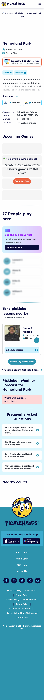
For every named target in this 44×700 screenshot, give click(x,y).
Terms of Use (31, 590)
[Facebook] (6, 580)
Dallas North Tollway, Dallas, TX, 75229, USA (27, 113)
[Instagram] (14, 580)
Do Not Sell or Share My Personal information (22, 615)
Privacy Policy (22, 595)
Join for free (22, 181)
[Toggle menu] (39, 3)
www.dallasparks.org (26, 123)
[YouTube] (38, 580)
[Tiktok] (22, 580)
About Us (22, 571)
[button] (7, 72)
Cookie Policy (12, 599)
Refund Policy (22, 604)
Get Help (22, 565)
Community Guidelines (20, 608)
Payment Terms (30, 599)
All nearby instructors (22, 361)
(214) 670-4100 (24, 119)
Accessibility (15, 590)
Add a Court (22, 558)
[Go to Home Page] (13, 3)
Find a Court (22, 552)
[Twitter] (30, 580)
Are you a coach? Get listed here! (20, 369)
